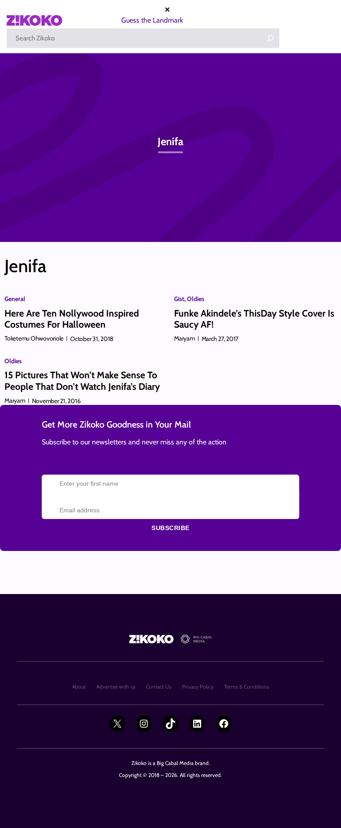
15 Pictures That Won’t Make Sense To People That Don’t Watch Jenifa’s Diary (82, 380)
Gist (179, 299)
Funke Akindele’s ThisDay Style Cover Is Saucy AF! (254, 319)
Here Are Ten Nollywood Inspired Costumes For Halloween (71, 319)
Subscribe (170, 527)
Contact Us (158, 686)
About (79, 686)
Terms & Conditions (246, 686)
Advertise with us (115, 686)
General (14, 299)
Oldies (195, 299)
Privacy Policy (198, 686)
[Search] (270, 38)
